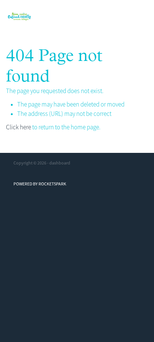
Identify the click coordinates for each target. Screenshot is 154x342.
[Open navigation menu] (137, 17)
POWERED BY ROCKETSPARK (39, 184)
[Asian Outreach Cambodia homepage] (68, 16)
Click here (18, 127)
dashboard (59, 163)
